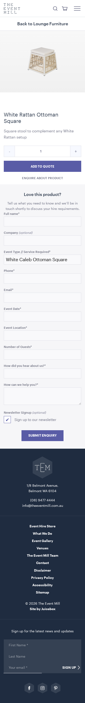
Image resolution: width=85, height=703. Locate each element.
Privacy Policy (42, 578)
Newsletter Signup (17, 412)
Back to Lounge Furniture (42, 23)
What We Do (42, 533)
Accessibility (42, 585)
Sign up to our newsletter (35, 419)
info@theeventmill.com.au (42, 505)
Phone (9, 270)
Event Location (15, 327)
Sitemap (42, 592)
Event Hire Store (42, 526)
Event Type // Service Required (27, 251)
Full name (12, 213)
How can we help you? (21, 384)
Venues (42, 548)
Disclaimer (42, 570)
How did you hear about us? (25, 365)
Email (8, 289)
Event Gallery (42, 541)
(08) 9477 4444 (42, 500)
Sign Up (69, 667)
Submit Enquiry (42, 435)
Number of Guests (18, 346)
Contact (42, 563)
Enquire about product (42, 178)
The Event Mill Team (42, 555)
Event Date (12, 308)
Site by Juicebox (42, 609)
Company (11, 232)
